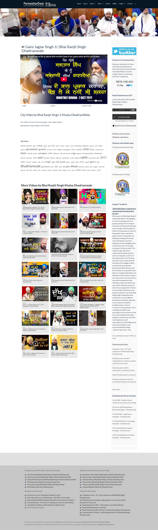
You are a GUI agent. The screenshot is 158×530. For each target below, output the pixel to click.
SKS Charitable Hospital (35, 507)
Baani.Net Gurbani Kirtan (106, 524)
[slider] (133, 110)
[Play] (113, 110)
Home (79, 4)
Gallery (114, 4)
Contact (130, 4)
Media (121, 4)
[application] (124, 110)
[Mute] (130, 110)
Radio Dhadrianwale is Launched (124, 375)
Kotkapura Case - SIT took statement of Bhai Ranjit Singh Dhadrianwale (123, 351)
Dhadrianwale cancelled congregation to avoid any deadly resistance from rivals (124, 360)
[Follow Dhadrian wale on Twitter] (129, 522)
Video (99, 4)
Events (108, 4)
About (85, 4)
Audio (92, 4)
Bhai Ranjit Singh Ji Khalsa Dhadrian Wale (96, 522)
